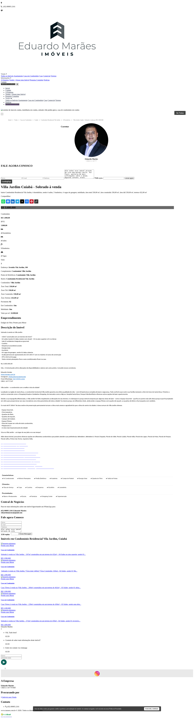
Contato (4, 82)
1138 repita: (5, 534)
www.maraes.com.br (8, 374)
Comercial (46, 76)
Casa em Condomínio (31, 76)
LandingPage (6, 181)
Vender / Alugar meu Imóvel (19, 80)
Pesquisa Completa (36, 80)
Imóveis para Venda (9, 697)
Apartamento (18, 76)
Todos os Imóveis (7, 76)
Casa (41, 76)
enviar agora (129, 178)
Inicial (7, 88)
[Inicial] (57, 72)
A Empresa (5, 80)
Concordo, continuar (151, 709)
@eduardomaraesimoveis (17, 377)
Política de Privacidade (115, 709)
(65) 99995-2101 (13, 104)
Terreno (53, 76)
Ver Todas (180, 113)
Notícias (47, 80)
